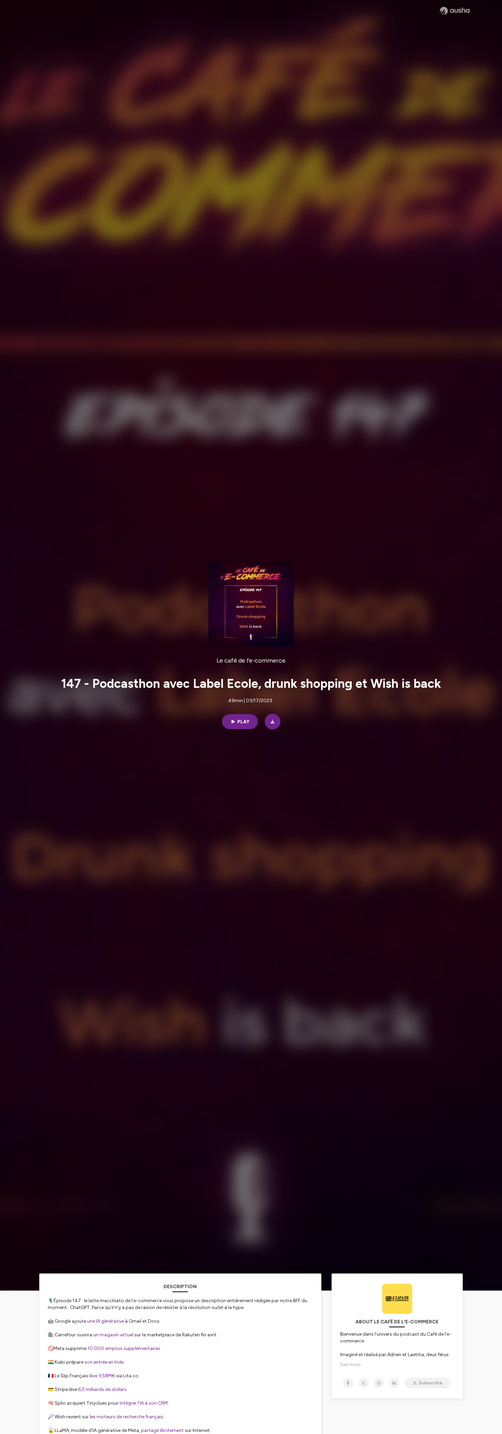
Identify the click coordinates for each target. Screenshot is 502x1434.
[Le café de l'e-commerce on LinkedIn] (394, 1383)
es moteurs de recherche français (127, 1417)
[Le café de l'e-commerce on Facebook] (348, 1383)
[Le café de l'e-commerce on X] (363, 1383)
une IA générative (105, 1321)
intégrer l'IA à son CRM (144, 1403)
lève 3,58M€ (102, 1376)
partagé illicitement (162, 1430)
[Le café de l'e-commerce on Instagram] (379, 1383)
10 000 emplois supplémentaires (123, 1348)
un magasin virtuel (113, 1335)
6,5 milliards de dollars (102, 1389)
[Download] (272, 721)
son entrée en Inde (104, 1362)
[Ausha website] (455, 11)
